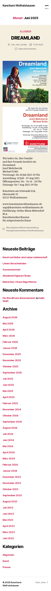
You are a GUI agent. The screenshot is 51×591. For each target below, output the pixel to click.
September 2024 (12, 421)
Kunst (6, 561)
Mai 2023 (8, 520)
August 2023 (10, 501)
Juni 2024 (8, 440)
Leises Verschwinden (14, 263)
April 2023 (9, 526)
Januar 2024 (10, 470)
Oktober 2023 (10, 489)
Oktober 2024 (10, 415)
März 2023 (9, 532)
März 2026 (9, 335)
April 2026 (9, 329)
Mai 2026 (8, 323)
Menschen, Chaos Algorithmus (19, 281)
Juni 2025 (8, 385)
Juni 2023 (8, 513)
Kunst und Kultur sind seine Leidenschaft (25, 257)
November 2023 (12, 483)
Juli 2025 (8, 378)
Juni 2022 (8, 538)
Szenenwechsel (11, 269)
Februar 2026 (10, 342)
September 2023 (12, 495)
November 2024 (12, 409)
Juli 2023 (8, 507)
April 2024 (9, 452)
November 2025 (12, 360)
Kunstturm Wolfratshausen (19, 5)
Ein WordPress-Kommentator (19, 298)
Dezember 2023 (12, 477)
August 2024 (10, 427)
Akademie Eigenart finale (16, 275)
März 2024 (9, 458)
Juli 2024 (8, 434)
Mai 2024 (8, 446)
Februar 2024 (10, 464)
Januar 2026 (10, 348)
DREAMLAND (25, 38)
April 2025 (9, 397)
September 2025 (12, 372)
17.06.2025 (38, 44)
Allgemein (25, 31)
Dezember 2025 (12, 354)
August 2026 (10, 317)
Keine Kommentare (27, 49)
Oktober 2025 (10, 366)
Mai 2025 (8, 391)
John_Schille (21, 44)
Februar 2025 (10, 403)
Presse (6, 567)
